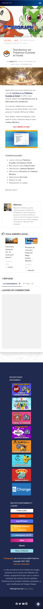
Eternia (22, 516)
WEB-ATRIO (28, 589)
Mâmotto (13, 61)
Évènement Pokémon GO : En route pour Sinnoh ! (9, 252)
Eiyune (10, 267)
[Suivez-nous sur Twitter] (20, 604)
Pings (29, 284)
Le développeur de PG (21, 535)
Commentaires (12, 284)
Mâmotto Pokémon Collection (22, 528)
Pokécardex (22, 511)
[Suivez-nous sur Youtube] (23, 604)
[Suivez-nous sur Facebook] (17, 604)
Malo (22, 540)
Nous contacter (21, 551)
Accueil (7, 40)
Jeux (16, 40)
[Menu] (40, 3)
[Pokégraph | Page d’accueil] (21, 27)
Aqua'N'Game (22, 521)
